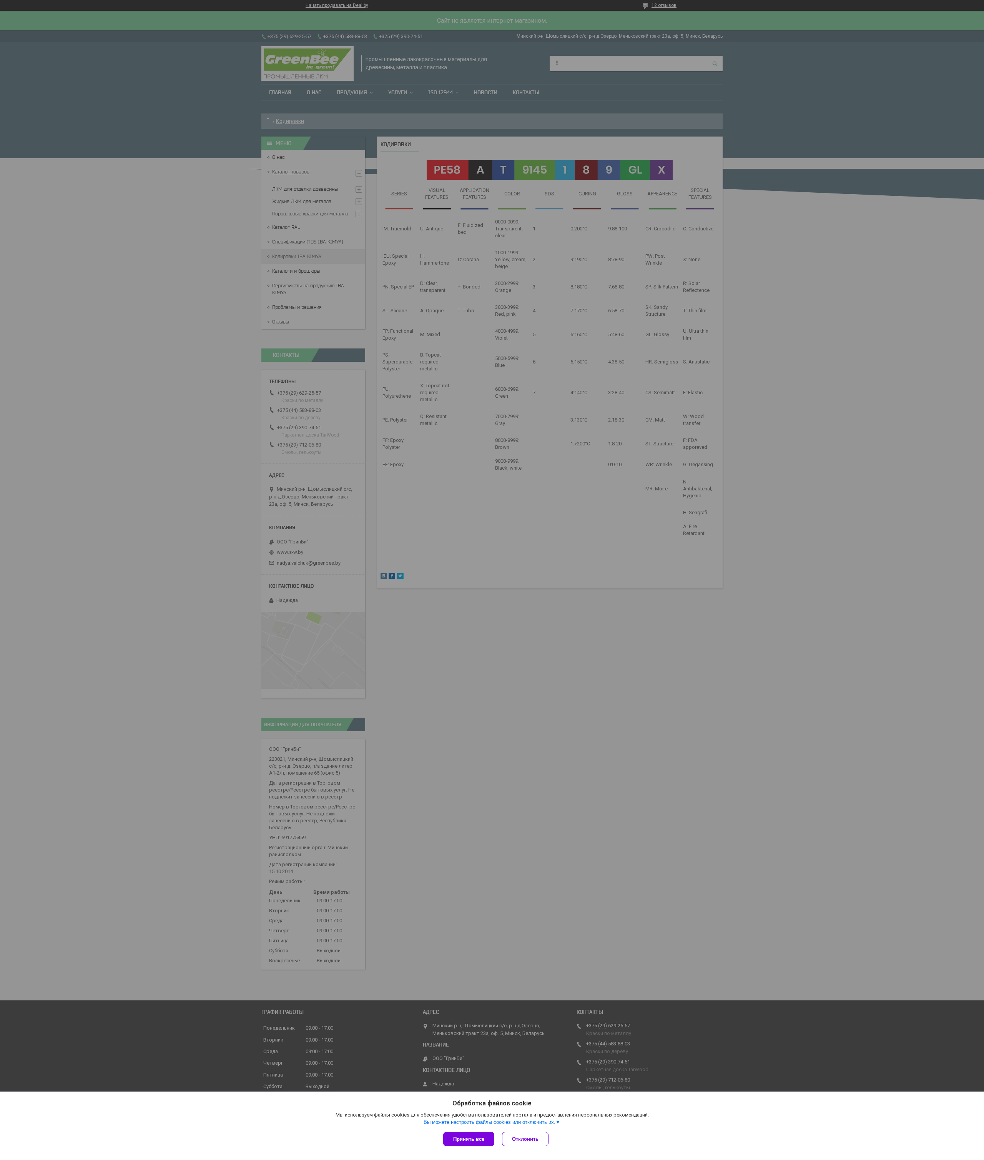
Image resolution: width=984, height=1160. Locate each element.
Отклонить (525, 1139)
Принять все (468, 1139)
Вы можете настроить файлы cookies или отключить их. (489, 1122)
